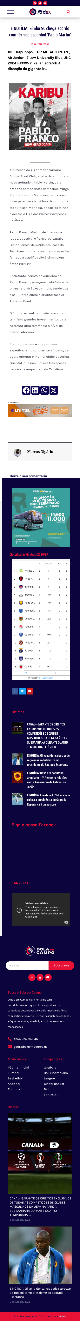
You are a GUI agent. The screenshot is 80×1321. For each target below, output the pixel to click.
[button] (26, 390)
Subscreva (61, 965)
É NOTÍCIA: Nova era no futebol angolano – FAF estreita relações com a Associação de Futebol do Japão (47, 779)
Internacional (40, 43)
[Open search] (68, 12)
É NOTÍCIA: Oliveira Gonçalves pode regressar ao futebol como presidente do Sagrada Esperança (48, 760)
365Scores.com (46, 678)
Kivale (62, 1316)
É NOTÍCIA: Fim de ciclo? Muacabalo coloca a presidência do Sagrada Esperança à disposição (48, 799)
